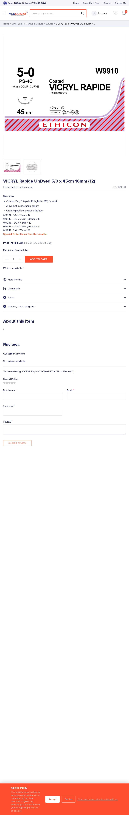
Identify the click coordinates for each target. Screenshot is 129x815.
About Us (87, 3)
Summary (9, 406)
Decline (68, 799)
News (98, 3)
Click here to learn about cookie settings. (97, 799)
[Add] (20, 259)
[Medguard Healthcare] (18, 13)
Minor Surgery (18, 24)
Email (70, 390)
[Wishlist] (116, 13)
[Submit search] (82, 13)
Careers (108, 3)
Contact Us (120, 3)
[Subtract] (7, 259)
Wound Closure (35, 24)
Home (76, 3)
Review (7, 421)
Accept (52, 799)
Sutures (49, 24)
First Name (9, 390)
